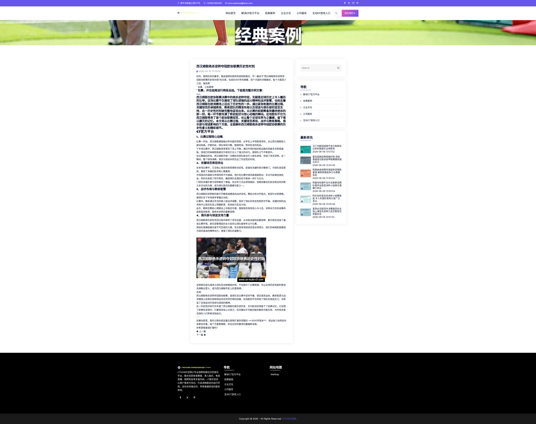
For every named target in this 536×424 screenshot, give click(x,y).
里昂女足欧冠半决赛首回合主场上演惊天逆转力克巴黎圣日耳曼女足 (327, 211)
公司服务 (302, 13)
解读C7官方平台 (250, 13)
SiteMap (274, 374)
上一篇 (202, 331)
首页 (262, 35)
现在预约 (348, 13)
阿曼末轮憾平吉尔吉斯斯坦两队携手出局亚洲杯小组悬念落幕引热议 (327, 185)
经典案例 (270, 13)
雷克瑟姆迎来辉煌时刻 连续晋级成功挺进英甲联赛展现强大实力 (327, 159)
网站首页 (231, 13)
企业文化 (286, 13)
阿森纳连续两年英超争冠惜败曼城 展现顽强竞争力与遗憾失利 (327, 172)
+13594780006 (214, 3)
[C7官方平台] (191, 13)
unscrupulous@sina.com (240, 3)
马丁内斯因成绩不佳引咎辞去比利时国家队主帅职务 (327, 147)
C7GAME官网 (289, 418)
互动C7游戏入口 (321, 13)
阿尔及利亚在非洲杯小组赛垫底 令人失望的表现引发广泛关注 (327, 198)
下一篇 (200, 334)
